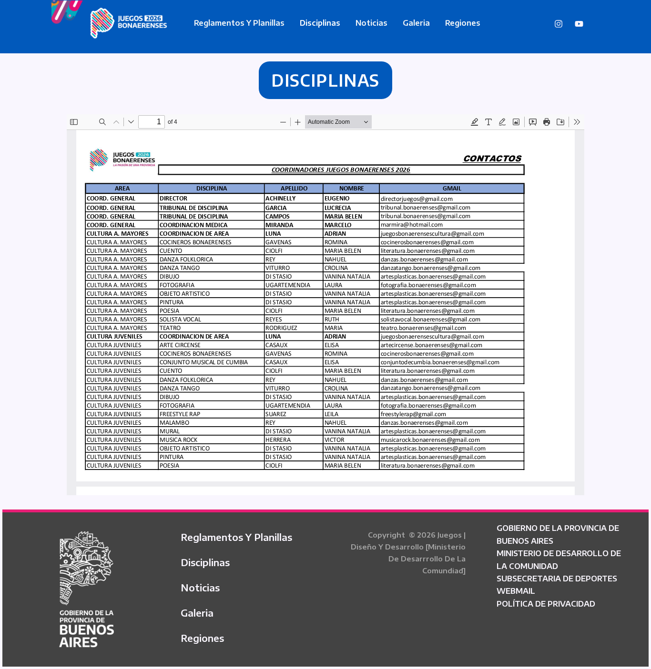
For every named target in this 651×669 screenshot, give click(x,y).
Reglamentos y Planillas (239, 23)
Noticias (371, 23)
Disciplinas (320, 23)
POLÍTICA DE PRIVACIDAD (546, 604)
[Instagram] (558, 24)
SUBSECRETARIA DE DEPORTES (557, 578)
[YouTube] (579, 24)
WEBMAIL (516, 591)
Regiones (462, 23)
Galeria (416, 23)
